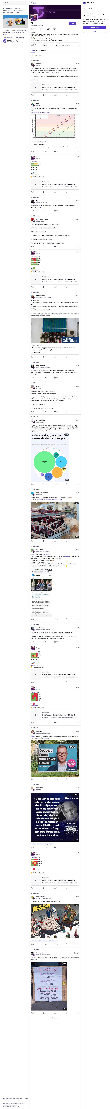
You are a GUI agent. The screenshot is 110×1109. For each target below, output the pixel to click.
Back (34, 3)
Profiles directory (24, 1098)
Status (17, 1098)
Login (94, 31)
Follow (72, 23)
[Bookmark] (67, 95)
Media (38, 50)
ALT (67, 480)
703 (32, 29)
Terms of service (15, 1100)
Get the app (15, 1103)
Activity (33, 50)
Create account (94, 27)
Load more (55, 1018)
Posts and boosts (36, 56)
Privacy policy (7, 1100)
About (13, 1098)
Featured (43, 50)
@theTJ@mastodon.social (37, 25)
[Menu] (77, 23)
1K (39, 29)
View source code (13, 1105)
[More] (78, 95)
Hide (66, 434)
